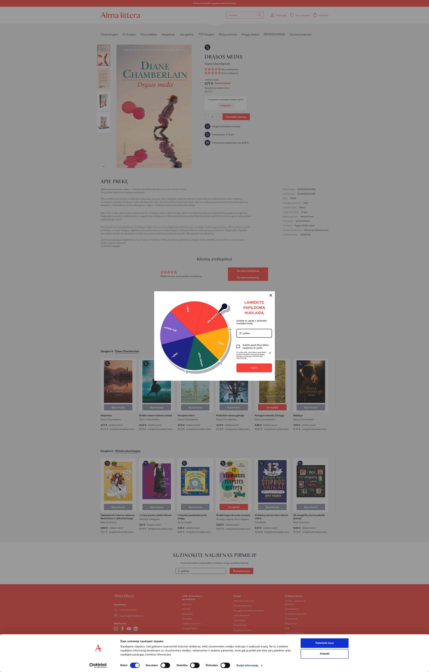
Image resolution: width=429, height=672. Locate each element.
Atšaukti (324, 653)
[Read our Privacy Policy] (270, 353)
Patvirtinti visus (325, 642)
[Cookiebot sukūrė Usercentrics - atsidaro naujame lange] (98, 665)
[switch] (165, 665)
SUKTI (254, 367)
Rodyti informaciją (247, 665)
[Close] (271, 295)
